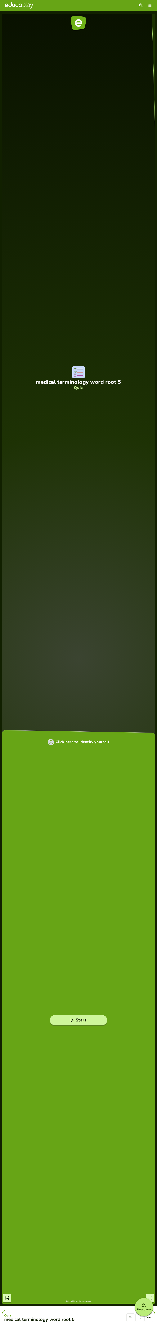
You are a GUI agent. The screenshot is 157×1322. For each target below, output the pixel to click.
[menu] (150, 5)
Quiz (7, 1315)
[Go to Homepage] (19, 5)
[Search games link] (140, 5)
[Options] (148, 1317)
